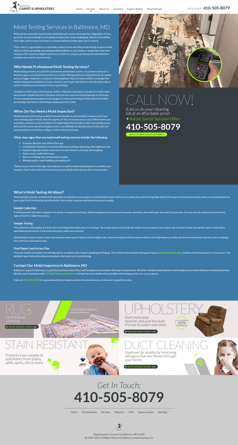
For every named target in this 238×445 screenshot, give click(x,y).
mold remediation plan (170, 252)
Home (79, 8)
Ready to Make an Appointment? (146, 134)
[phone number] (59, 319)
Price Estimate (154, 8)
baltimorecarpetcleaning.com (138, 437)
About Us (104, 8)
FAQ (131, 412)
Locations (118, 8)
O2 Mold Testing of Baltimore (60, 273)
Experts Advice (135, 8)
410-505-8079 (153, 127)
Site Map (162, 412)
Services (90, 8)
